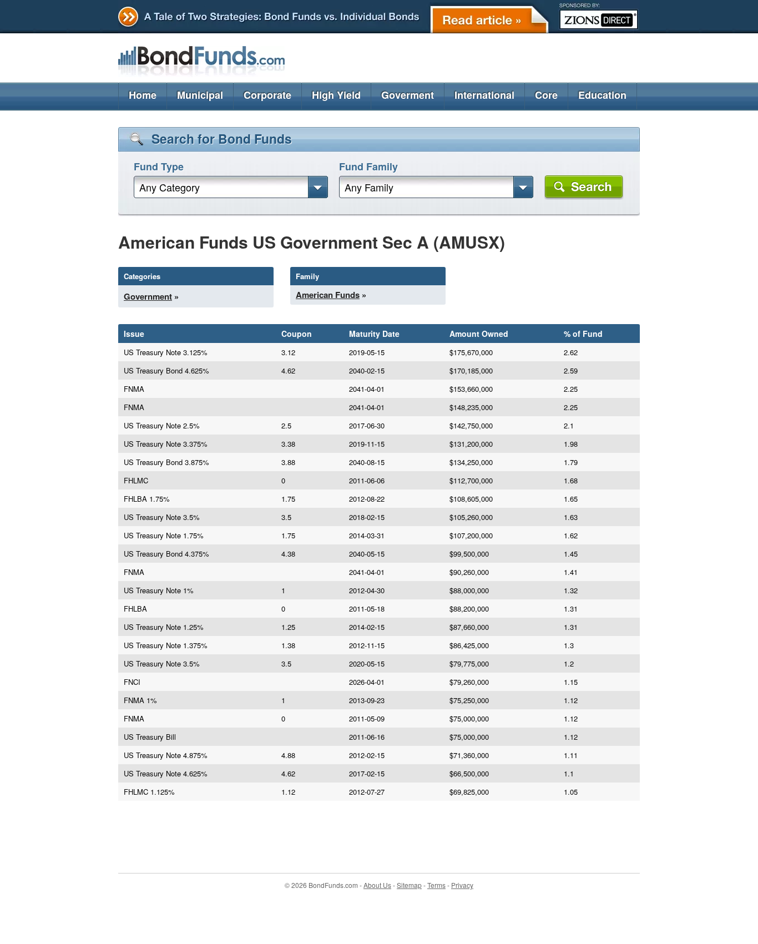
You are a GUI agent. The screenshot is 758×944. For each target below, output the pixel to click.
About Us (377, 885)
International (484, 95)
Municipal (200, 95)
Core (546, 95)
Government (148, 296)
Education (602, 95)
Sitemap (409, 885)
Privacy (462, 885)
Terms (436, 885)
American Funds (328, 295)
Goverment (407, 95)
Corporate (267, 95)
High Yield (336, 95)
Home (142, 95)
